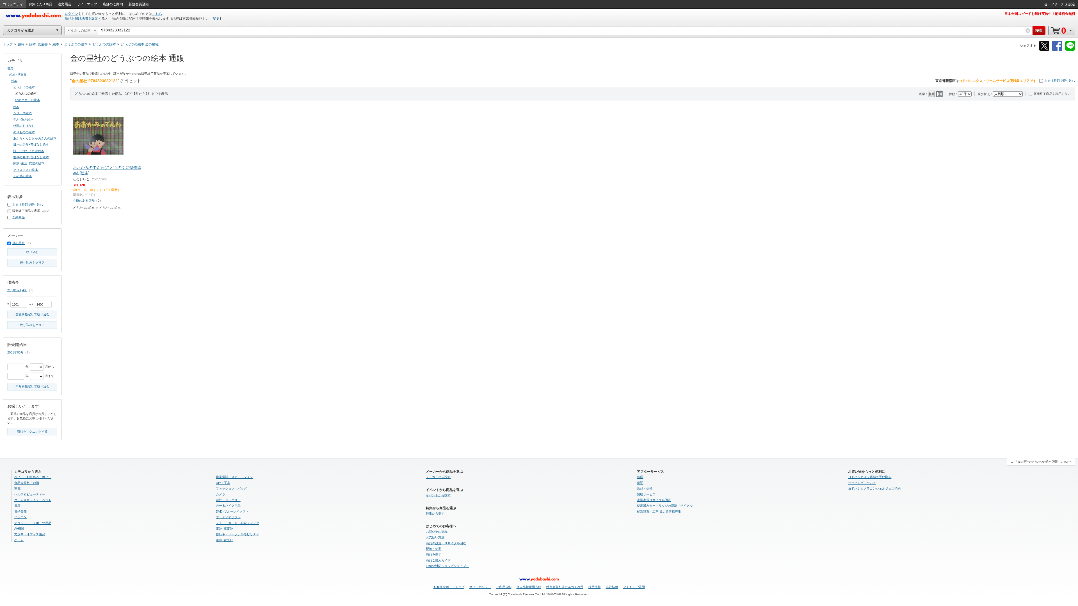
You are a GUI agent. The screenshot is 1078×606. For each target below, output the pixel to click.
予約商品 (18, 217)
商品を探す (433, 554)
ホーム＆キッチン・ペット (32, 500)
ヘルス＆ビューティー (29, 494)
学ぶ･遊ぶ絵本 (23, 119)
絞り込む (32, 252)
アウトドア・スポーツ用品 (32, 523)
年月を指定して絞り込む (32, 386)
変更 (216, 18)
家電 (17, 488)
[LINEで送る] (1070, 49)
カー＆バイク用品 (228, 505)
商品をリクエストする (32, 431)
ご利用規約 (503, 587)
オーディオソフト (228, 517)
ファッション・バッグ (231, 488)
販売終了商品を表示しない (1052, 93)
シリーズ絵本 (22, 113)
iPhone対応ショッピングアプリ (447, 566)
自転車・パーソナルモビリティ (237, 534)
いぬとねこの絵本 (27, 100)
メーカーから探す (438, 477)
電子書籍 (20, 511)
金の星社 (18, 243)
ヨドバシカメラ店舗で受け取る (869, 477)
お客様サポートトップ (448, 587)
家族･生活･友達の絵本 (28, 163)
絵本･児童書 (17, 74)
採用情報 (594, 587)
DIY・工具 (223, 483)
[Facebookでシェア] (1057, 49)
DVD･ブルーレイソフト (232, 511)
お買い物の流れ (436, 531)
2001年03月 (15, 352)
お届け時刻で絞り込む (1059, 80)
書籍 (10, 68)
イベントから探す (438, 495)
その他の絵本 (22, 176)
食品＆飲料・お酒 (26, 483)
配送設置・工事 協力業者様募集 (659, 511)
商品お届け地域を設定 (81, 18)
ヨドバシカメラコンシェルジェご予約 (874, 488)
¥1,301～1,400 (17, 290)
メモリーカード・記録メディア (237, 523)
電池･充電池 (224, 528)
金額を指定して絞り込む (32, 314)
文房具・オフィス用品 (29, 534)
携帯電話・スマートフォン (234, 477)
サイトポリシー (480, 587)
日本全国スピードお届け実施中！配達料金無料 (1039, 14)
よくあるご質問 (634, 587)
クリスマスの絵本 (25, 169)
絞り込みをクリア (32, 262)
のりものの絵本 (24, 132)
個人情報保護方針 (529, 587)
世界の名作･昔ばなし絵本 (31, 157)
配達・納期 (433, 548)
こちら (157, 14)
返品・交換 (644, 488)
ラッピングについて (862, 483)
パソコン (20, 517)
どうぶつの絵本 (110, 207)
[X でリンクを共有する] (1044, 49)
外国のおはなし (24, 125)
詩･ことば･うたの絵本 (28, 151)
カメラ (220, 494)
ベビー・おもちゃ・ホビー (32, 477)
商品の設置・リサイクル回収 (446, 543)
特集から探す (435, 513)
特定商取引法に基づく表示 (564, 587)
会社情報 (612, 587)
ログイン (71, 14)
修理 (640, 477)
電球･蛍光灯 (224, 540)
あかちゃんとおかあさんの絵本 (34, 138)
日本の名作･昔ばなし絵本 (31, 144)
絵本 (14, 80)
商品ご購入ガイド (438, 560)
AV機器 (19, 528)
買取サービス (646, 494)
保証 (640, 483)
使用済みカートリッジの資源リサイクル (665, 505)
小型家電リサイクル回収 (654, 500)
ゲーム (19, 540)
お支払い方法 (435, 537)
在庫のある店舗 (84, 200)
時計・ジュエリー (228, 500)
